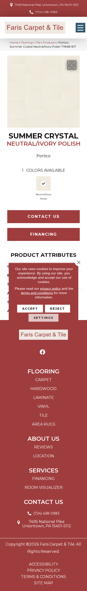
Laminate (43, 397)
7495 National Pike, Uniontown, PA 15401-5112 (46, 4)
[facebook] (42, 352)
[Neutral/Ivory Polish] (43, 183)
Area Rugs (43, 424)
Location (43, 456)
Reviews (43, 447)
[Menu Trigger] (80, 27)
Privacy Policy (43, 570)
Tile (38, 42)
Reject (57, 308)
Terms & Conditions (43, 577)
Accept (30, 308)
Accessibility (43, 564)
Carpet (43, 379)
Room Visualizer (44, 487)
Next (79, 185)
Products (49, 42)
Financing (43, 234)
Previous (7, 185)
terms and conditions (37, 293)
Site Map (43, 583)
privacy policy (50, 288)
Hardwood (43, 388)
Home (14, 42)
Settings (43, 318)
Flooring (27, 42)
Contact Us (44, 216)
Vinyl (43, 406)
